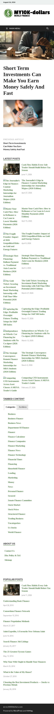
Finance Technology (17, 455)
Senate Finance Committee (20, 500)
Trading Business (15, 518)
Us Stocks (12, 528)
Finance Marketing (16, 446)
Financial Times (15, 459)
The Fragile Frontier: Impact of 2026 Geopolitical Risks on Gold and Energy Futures (36, 236)
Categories (10, 407)
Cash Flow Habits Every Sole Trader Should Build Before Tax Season (36, 167)
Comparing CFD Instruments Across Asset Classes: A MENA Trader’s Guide (35, 380)
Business (12, 414)
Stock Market (14, 505)
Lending (11, 473)
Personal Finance (15, 491)
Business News (14, 423)
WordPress (18, 711)
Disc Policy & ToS (13, 555)
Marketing (12, 478)
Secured (11, 496)
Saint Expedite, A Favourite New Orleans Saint (24, 631)
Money (11, 482)
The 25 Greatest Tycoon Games (17, 652)
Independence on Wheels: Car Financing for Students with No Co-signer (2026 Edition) (36, 333)
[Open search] (47, 28)
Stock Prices (13, 509)
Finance (11, 432)
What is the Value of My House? (17, 672)
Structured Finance (16, 514)
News (10, 487)
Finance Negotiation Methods (16, 621)
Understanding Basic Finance (16, 601)
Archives (23, 407)
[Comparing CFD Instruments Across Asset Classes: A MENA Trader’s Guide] (11, 378)
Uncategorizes (14, 523)
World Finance (14, 532)
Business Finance (15, 418)
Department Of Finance (18, 428)
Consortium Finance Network (16, 611)
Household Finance (16, 468)
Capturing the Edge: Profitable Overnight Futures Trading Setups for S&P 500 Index (35, 311)
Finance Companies (17, 441)
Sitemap (8, 560)
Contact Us (10, 551)
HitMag (29, 711)
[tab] (10, 407)
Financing (12, 464)
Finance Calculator (16, 437)
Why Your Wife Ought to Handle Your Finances (24, 662)
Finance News (14, 450)
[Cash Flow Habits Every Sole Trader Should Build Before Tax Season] (11, 165)
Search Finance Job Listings (15, 641)
